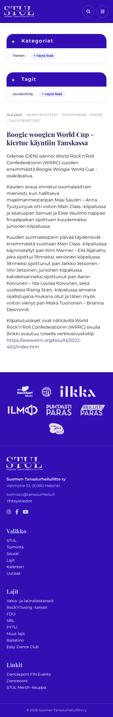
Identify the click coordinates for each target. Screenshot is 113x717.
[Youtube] (25, 512)
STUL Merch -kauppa (26, 687)
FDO (11, 614)
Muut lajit (16, 634)
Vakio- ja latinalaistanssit (30, 601)
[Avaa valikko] (103, 11)
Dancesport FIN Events (29, 674)
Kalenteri (15, 567)
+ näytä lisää (43, 55)
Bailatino (15, 640)
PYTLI (12, 627)
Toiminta (15, 547)
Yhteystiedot (19, 501)
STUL (11, 540)
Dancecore (17, 681)
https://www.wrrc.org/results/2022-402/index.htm (44, 344)
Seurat (13, 554)
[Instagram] (9, 512)
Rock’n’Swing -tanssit (27, 607)
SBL (10, 621)
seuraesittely (23, 94)
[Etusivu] (19, 11)
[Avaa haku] (88, 11)
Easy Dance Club (23, 647)
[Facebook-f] (16, 512)
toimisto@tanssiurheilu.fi (31, 494)
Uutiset (14, 573)
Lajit (11, 560)
